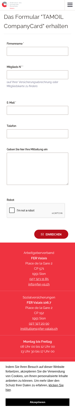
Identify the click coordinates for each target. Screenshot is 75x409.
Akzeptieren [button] (37, 402)
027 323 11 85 (39, 279)
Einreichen (54, 234)
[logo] (12, 5)
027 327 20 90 (39, 323)
